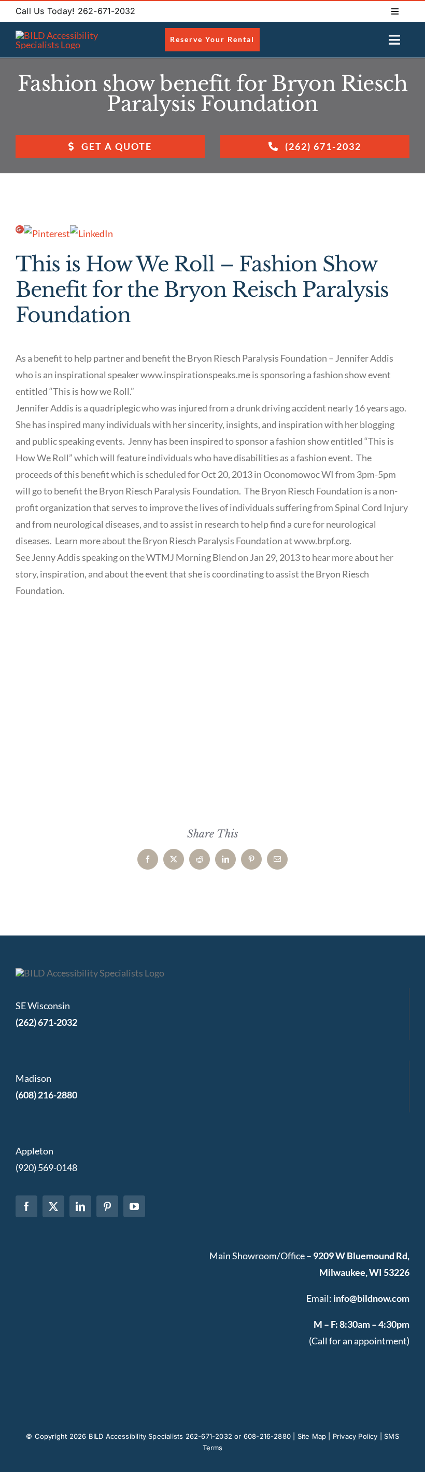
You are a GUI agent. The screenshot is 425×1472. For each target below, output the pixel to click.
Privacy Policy (355, 1436)
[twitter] (53, 1206)
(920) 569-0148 (46, 1167)
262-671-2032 (209, 1436)
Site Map (312, 1436)
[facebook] (26, 1206)
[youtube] (134, 1206)
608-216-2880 (267, 1436)
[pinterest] (107, 1206)
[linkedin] (80, 1206)
